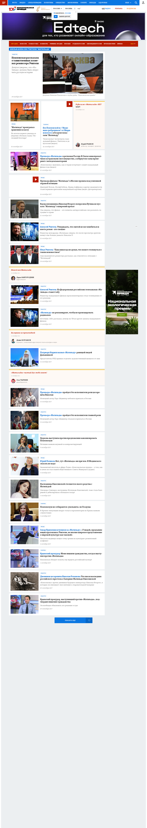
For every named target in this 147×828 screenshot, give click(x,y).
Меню (4, 2)
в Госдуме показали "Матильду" (57, 131)
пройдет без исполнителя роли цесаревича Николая (70, 393)
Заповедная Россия (94, 44)
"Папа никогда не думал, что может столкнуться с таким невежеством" (71, 250)
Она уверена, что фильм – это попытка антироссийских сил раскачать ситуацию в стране (71, 211)
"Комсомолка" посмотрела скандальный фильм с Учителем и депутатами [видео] (56, 141)
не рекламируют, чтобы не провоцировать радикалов (66, 313)
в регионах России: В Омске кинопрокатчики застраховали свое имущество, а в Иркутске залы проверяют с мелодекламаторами (71, 158)
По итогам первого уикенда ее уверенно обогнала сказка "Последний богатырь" (23, 135)
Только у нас (33, 44)
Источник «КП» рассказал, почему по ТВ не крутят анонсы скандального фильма (70, 320)
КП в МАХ (67, 44)
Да (55, 16)
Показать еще (70, 620)
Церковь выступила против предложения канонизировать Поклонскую (68, 439)
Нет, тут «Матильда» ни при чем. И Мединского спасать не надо (70, 462)
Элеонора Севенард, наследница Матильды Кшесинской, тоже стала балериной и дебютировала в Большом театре (71, 491)
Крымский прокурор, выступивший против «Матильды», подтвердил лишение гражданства (70, 600)
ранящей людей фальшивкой (66, 353)
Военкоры (44, 44)
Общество (60, 3)
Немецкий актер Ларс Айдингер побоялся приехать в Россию (65, 398)
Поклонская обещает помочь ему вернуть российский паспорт (66, 560)
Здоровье (103, 3)
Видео (22, 3)
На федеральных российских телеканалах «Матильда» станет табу (71, 290)
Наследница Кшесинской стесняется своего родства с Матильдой (66, 485)
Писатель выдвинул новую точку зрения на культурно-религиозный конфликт (68, 539)
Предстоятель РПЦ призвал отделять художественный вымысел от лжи (70, 358)
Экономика (73, 3)
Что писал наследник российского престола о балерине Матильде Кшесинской (70, 577)
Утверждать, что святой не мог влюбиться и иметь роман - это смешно (69, 228)
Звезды (92, 3)
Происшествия (109, 44)
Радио (108, 9)
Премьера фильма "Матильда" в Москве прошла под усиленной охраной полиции (70, 182)
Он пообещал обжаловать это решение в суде (59, 605)
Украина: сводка (56, 44)
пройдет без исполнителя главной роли (70, 415)
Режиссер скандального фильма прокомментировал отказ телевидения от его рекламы (71, 297)
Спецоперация (34, 3)
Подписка (131, 8)
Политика (48, 3)
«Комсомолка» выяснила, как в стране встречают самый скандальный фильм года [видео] (69, 166)
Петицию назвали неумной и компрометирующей (61, 444)
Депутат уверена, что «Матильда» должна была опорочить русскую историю (25, 70)
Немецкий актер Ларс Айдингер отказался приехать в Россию (66, 419)
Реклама (118, 8)
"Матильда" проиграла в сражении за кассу (22, 128)
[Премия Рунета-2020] (42, 8)
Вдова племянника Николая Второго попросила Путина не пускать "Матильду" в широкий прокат (70, 205)
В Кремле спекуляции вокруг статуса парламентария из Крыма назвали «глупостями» (70, 511)
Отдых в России (78, 44)
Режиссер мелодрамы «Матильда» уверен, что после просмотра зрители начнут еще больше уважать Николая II (70, 234)
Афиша (119, 44)
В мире (84, 3)
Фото (14, 3)
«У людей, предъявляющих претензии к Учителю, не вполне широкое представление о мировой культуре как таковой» (71, 532)
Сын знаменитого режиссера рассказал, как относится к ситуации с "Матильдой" (68, 257)
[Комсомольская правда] (21, 8)
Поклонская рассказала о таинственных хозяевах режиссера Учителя (25, 60)
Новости (23, 44)
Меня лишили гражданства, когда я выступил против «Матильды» (71, 554)
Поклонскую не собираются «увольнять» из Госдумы (65, 507)
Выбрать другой (64, 16)
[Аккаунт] (143, 2)
